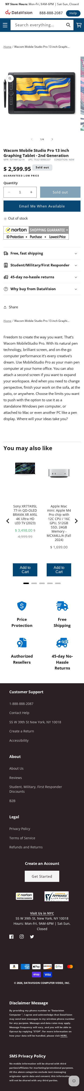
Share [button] (13, 307)
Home (7, 47)
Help (73, 13)
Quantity (11, 183)
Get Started (42, 876)
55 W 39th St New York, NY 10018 (35, 722)
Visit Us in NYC (42, 913)
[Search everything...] (68, 25)
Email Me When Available (42, 206)
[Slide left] (32, 139)
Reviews (15, 777)
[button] (5, 25)
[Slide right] (52, 139)
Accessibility (18, 740)
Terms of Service (22, 838)
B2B (12, 801)
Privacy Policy (19, 828)
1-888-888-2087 (21, 703)
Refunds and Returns (26, 847)
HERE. (63, 1035)
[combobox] (42, 25)
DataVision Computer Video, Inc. (47, 983)
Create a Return (21, 731)
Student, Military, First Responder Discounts (35, 789)
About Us (16, 768)
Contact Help (19, 712)
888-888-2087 (51, 12)
